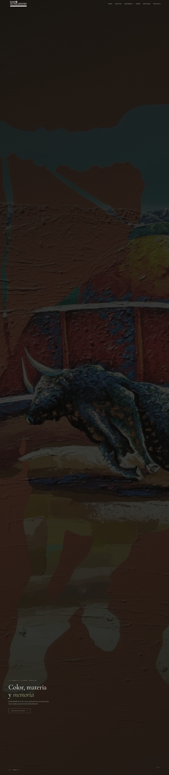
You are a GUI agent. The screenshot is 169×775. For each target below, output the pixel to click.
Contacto (157, 4)
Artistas (118, 4)
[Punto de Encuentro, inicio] (18, 3)
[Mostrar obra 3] (19, 770)
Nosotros (146, 4)
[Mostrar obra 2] (15, 770)
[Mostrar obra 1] (10, 770)
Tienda (138, 4)
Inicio (110, 4)
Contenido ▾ (128, 4)
